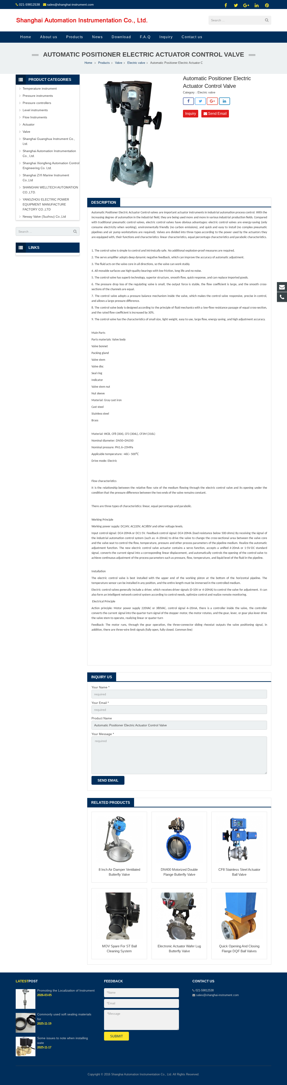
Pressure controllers (37, 103)
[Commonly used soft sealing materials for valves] (25, 1031)
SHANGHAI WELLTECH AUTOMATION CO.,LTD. (50, 190)
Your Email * (100, 703)
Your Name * (100, 687)
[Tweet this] (200, 101)
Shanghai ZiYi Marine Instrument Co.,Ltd (46, 177)
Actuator (29, 124)
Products (104, 62)
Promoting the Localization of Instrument (66, 990)
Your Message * (102, 734)
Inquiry (190, 113)
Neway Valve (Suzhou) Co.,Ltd (44, 216)
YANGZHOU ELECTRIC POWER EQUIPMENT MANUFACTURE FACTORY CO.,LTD (46, 204)
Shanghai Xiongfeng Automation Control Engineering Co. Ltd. (51, 165)
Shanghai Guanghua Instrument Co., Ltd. (49, 141)
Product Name (101, 718)
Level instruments (35, 110)
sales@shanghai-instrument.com (70, 4)
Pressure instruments (38, 95)
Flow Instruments (35, 117)
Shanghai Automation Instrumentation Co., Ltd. (49, 153)
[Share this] (188, 101)
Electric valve (136, 62)
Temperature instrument (40, 88)
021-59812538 (29, 4)
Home (88, 62)
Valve (118, 62)
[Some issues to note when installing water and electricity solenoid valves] (25, 1055)
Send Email (217, 113)
